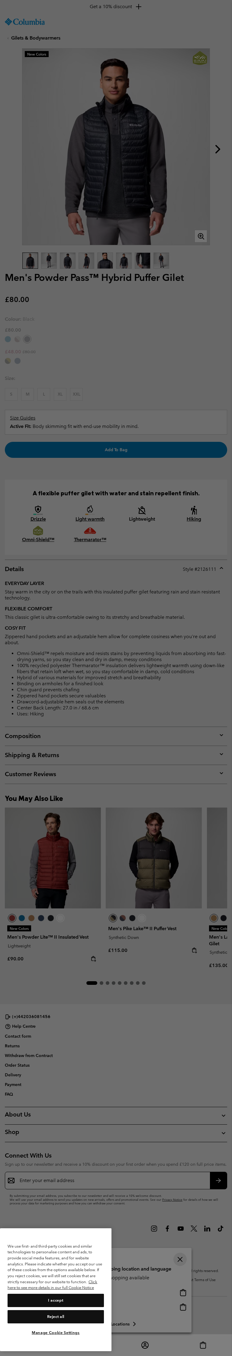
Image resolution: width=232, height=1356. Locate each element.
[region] (55, 1289)
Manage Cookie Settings (55, 1332)
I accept (55, 1300)
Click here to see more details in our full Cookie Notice (52, 1284)
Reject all (56, 1316)
